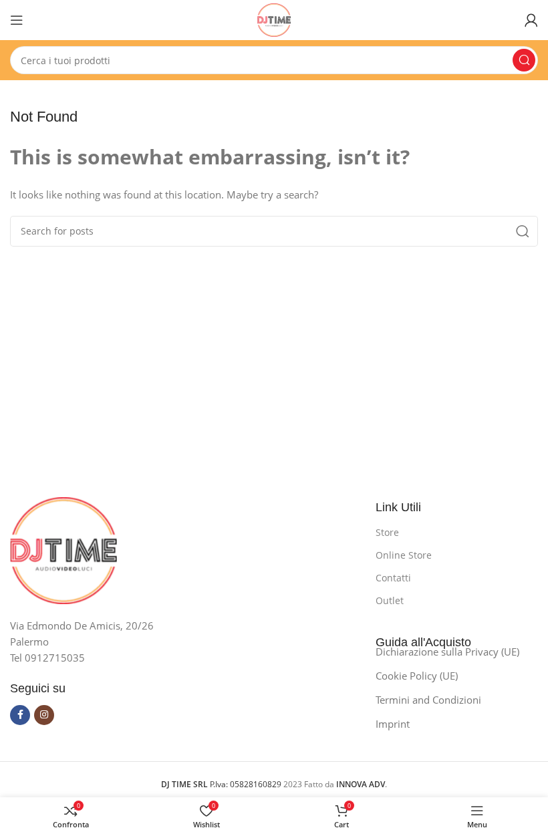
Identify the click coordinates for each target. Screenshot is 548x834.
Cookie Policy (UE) (417, 675)
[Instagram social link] (44, 715)
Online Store (404, 555)
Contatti (393, 577)
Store (387, 532)
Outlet (390, 600)
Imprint (393, 723)
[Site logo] (274, 18)
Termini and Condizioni (428, 699)
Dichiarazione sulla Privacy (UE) (447, 651)
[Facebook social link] (20, 715)
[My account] (531, 20)
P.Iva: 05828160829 (222, 784)
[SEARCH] (524, 60)
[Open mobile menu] (16, 20)
